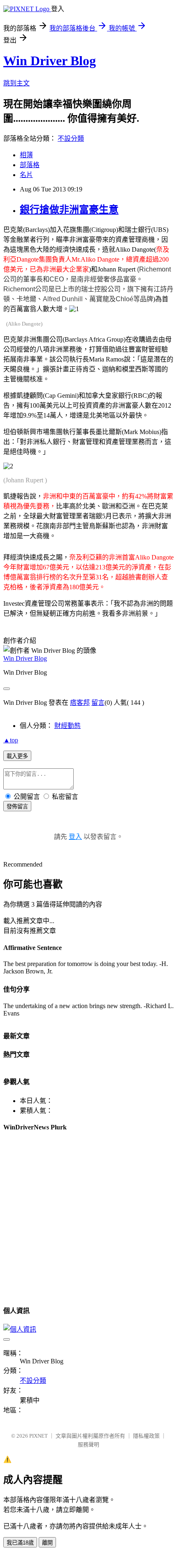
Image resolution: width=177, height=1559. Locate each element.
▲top (10, 740)
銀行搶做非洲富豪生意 (69, 209)
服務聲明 (88, 1444)
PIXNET (38, 1436)
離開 (47, 1543)
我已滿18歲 (20, 1543)
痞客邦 (80, 702)
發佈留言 (17, 806)
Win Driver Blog (49, 60)
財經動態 (67, 725)
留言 (98, 702)
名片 (26, 174)
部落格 (30, 164)
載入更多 (17, 756)
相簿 (26, 154)
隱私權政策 (146, 1436)
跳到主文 (16, 83)
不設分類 (71, 138)
